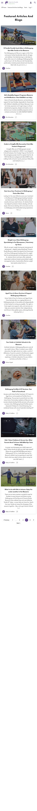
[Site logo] (11, 2)
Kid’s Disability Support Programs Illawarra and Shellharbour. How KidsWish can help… (18, 96)
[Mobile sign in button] (31, 2)
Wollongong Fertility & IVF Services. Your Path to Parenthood (18, 390)
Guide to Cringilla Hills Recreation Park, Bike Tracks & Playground (18, 145)
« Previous (6, 520)
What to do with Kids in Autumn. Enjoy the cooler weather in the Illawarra (18, 491)
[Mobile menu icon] (2, 2)
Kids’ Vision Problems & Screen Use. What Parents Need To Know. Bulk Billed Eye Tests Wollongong (18, 442)
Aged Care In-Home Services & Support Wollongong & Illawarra (18, 294)
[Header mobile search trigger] (35, 2)
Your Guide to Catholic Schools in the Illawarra (18, 343)
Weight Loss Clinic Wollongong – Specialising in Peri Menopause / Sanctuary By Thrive (18, 242)
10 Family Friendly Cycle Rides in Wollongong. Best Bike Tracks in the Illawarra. (18, 49)
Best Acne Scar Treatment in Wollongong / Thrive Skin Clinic (18, 192)
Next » (18, 523)
